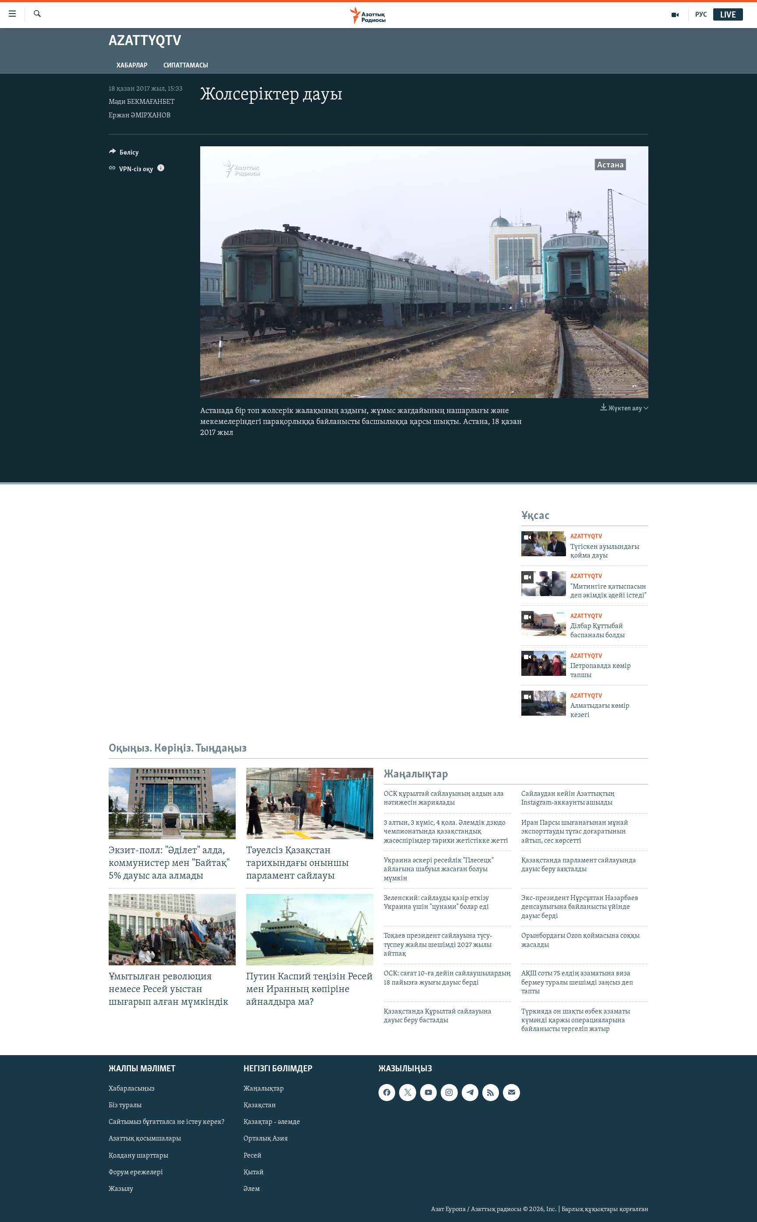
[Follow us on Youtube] (428, 1092)
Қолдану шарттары (138, 1155)
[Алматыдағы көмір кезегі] (543, 703)
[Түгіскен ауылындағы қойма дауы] (543, 543)
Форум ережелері (136, 1172)
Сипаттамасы (185, 65)
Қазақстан (260, 1105)
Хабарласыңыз (132, 1088)
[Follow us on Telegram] (470, 1092)
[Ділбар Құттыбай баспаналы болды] (543, 623)
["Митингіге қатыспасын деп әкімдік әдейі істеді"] (543, 583)
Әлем (252, 1188)
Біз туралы (125, 1105)
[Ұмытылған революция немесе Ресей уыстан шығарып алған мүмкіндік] (172, 929)
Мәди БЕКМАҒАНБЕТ (141, 102)
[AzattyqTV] (675, 14)
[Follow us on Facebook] (386, 1092)
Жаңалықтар (264, 1088)
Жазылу (121, 1188)
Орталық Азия (266, 1138)
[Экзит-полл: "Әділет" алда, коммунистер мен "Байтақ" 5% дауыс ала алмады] (172, 803)
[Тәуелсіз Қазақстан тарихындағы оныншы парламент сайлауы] (309, 803)
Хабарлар (132, 65)
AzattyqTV (586, 536)
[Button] (124, 154)
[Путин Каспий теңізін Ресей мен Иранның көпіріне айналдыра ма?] (309, 929)
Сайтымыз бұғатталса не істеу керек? (166, 1122)
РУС (701, 14)
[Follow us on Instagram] (449, 1092)
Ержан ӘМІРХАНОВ (139, 115)
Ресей (253, 1155)
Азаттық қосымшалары (145, 1138)
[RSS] (490, 1092)
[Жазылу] (511, 1092)
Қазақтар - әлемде (272, 1122)
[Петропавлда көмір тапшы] (543, 663)
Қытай (254, 1172)
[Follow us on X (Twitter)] (407, 1092)
